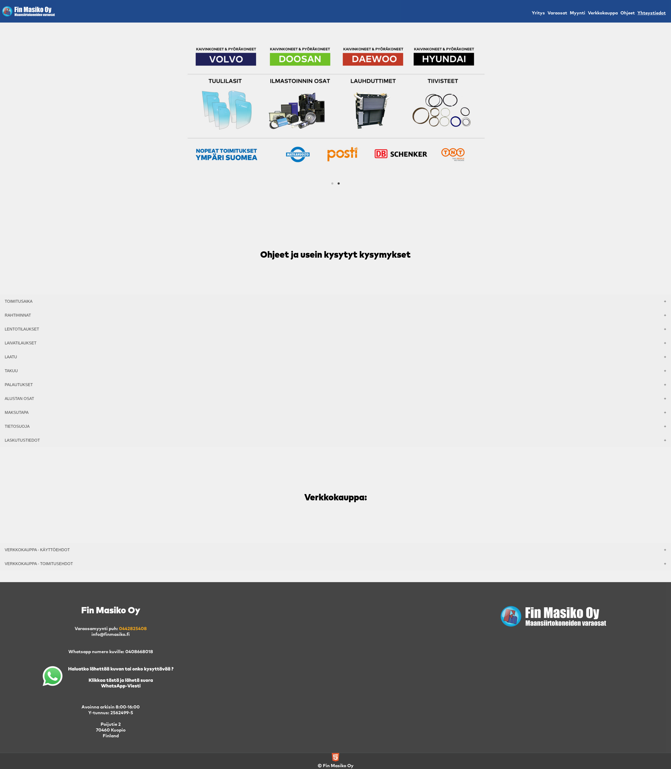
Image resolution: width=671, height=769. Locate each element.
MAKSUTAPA (17, 412)
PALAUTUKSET (19, 384)
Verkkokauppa (603, 13)
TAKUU (11, 371)
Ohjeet (627, 13)
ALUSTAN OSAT (19, 398)
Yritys (538, 13)
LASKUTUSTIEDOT (22, 440)
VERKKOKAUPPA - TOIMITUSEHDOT (39, 563)
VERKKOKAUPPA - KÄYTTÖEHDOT (37, 550)
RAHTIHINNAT (18, 315)
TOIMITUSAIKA (19, 301)
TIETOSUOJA (17, 426)
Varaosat (557, 13)
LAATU (11, 357)
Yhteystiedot (651, 13)
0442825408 (133, 629)
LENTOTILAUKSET (22, 329)
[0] (332, 183)
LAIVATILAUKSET (20, 343)
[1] (339, 183)
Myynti (577, 13)
